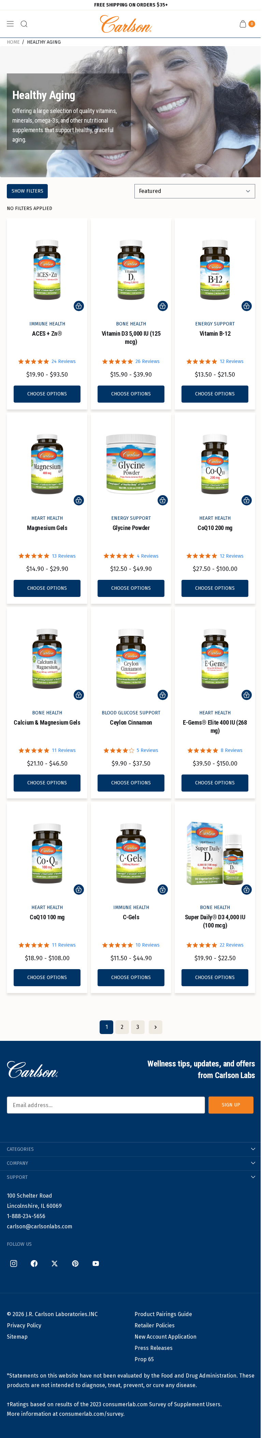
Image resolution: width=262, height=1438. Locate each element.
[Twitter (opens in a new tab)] (54, 1263)
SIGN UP (231, 1105)
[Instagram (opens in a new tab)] (13, 1263)
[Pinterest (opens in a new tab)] (75, 1263)
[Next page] (155, 1027)
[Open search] (23, 23)
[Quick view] (79, 306)
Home (13, 42)
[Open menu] (10, 23)
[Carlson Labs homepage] (126, 24)
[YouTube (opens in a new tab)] (95, 1263)
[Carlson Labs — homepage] (32, 1069)
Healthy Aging (44, 42)
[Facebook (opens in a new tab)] (34, 1263)
